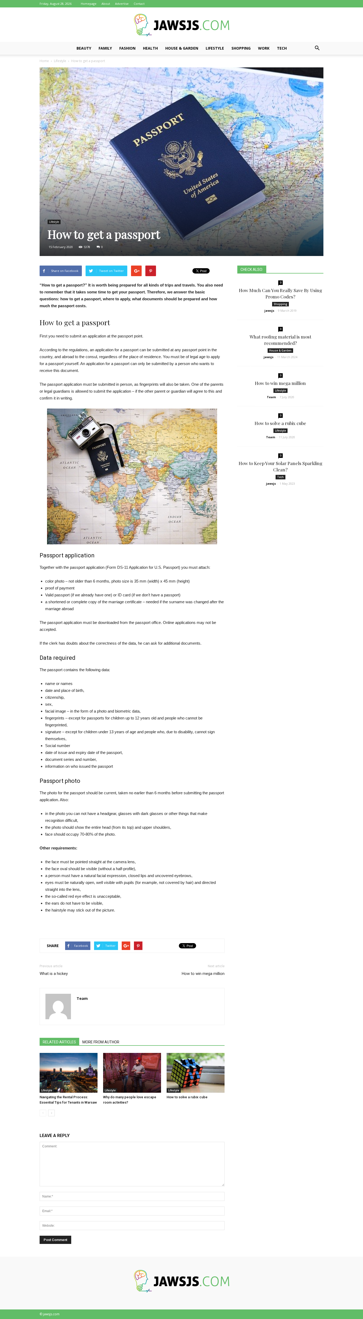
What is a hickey (54, 973)
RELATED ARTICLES (59, 1042)
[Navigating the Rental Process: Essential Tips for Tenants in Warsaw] (69, 1073)
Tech (282, 48)
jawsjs (269, 311)
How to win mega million (203, 973)
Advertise (122, 4)
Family (105, 48)
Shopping (241, 48)
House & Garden (181, 48)
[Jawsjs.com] (181, 25)
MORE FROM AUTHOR (100, 1042)
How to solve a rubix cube (187, 1097)
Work (263, 48)
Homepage (88, 4)
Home (44, 61)
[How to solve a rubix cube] (196, 1073)
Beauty (84, 48)
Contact (139, 4)
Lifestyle (215, 48)
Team (82, 998)
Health (150, 48)
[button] (317, 48)
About (106, 4)
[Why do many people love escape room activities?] (132, 1073)
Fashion (127, 48)
